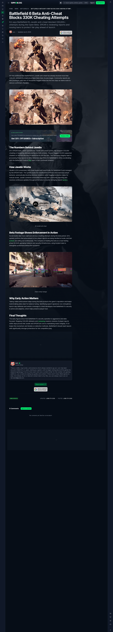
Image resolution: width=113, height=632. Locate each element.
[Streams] (110, 620)
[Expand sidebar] (8, 2)
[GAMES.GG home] (16, 2)
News (16, 8)
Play (29, 160)
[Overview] (110, 1)
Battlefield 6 (24, 8)
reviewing (41, 321)
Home (11, 8)
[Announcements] (110, 613)
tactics (64, 180)
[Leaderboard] (110, 617)
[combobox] (60, 2)
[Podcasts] (110, 624)
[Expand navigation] (110, 630)
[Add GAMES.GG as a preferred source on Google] (66, 33)
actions (11, 241)
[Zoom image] (40, 107)
